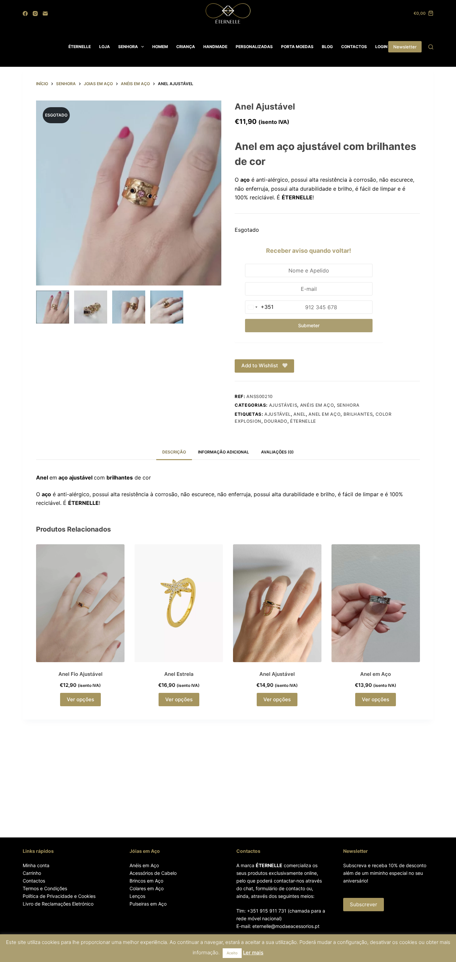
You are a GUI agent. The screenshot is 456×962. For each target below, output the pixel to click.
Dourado (275, 421)
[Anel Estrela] (179, 603)
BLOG (327, 46)
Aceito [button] (232, 953)
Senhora (348, 405)
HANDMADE (215, 46)
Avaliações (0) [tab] (277, 451)
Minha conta (36, 865)
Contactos (34, 881)
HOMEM (160, 46)
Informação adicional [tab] (223, 451)
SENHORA (128, 46)
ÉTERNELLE (79, 46)
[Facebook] (25, 13)
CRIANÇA (185, 46)
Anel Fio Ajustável (80, 674)
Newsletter (405, 46)
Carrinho (32, 873)
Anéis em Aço (144, 865)
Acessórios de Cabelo (153, 873)
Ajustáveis (283, 405)
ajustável (277, 414)
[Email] (45, 13)
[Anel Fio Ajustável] (80, 603)
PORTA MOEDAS (297, 46)
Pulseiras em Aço (148, 904)
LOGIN (381, 46)
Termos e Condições (45, 888)
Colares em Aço (147, 888)
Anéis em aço (317, 405)
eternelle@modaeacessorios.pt (285, 926)
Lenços (137, 896)
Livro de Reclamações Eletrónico (58, 904)
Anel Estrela (179, 674)
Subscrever (363, 904)
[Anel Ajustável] (277, 603)
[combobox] (259, 307)
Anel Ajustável (277, 674)
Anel (299, 414)
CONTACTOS (354, 46)
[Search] (430, 46)
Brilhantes (358, 414)
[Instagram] (35, 13)
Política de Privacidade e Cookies (59, 896)
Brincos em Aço (146, 881)
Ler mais (253, 952)
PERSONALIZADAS (254, 46)
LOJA (104, 46)
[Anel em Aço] (375, 603)
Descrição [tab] (174, 451)
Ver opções (80, 699)
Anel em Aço (324, 414)
